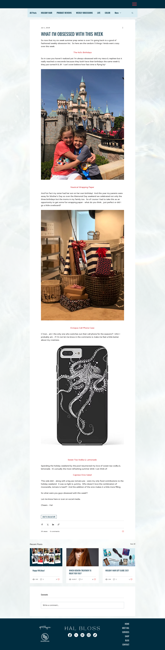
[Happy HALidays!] (46, 557)
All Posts (33, 13)
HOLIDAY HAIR (46, 13)
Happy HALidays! (39, 570)
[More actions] (122, 27)
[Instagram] (89, 635)
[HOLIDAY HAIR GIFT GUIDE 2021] (119, 557)
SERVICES (125, 632)
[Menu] (134, 4)
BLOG (127, 640)
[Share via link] (58, 524)
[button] (132, 13)
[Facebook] (70, 635)
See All (132, 544)
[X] (76, 635)
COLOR (107, 13)
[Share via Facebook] (42, 524)
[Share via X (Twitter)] (47, 524)
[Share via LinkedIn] (53, 524)
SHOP (127, 636)
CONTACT (125, 644)
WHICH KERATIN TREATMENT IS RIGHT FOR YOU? (80, 572)
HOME (127, 623)
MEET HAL (125, 627)
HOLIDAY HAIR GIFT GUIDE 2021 (117, 570)
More (117, 13)
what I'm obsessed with (48, 517)
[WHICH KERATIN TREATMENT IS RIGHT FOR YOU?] (82, 557)
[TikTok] (95, 635)
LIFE (98, 13)
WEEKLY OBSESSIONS (84, 13)
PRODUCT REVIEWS (64, 13)
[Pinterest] (82, 635)
